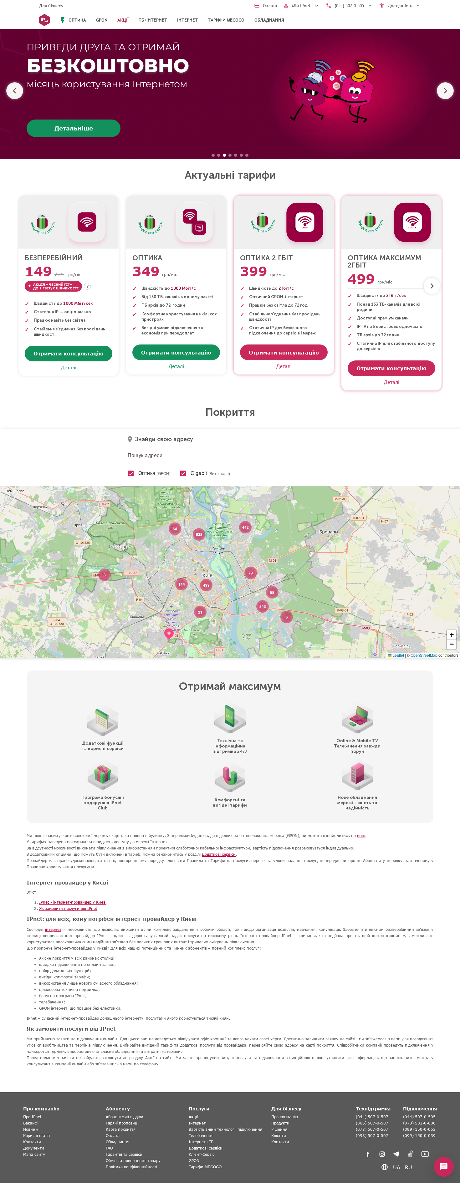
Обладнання (269, 20)
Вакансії (30, 1123)
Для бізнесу (51, 5)
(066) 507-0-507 (372, 1123)
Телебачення (201, 1135)
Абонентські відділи (124, 1116)
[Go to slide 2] (218, 155)
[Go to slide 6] (241, 155)
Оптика (154, 473)
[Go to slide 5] (235, 155)
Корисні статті (36, 1135)
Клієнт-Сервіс (201, 1154)
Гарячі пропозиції (122, 1123)
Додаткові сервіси (219, 854)
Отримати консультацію (68, 353)
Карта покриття (120, 1129)
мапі (361, 835)
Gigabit (210, 473)
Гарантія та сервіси (124, 1154)
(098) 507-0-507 (372, 1135)
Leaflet (397, 655)
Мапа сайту (34, 1154)
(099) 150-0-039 (419, 1135)
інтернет (53, 929)
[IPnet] (44, 20)
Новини (30, 1129)
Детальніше (73, 128)
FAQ (109, 1148)
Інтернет (197, 1123)
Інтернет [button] (187, 20)
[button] (169, 641)
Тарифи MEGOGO (226, 20)
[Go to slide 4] (230, 155)
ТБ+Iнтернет (153, 20)
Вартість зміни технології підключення (225, 1129)
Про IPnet (32, 1116)
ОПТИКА (72, 20)
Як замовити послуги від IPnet (68, 908)
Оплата (113, 1135)
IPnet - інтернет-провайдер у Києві (72, 902)
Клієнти (278, 1135)
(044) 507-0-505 (419, 1116)
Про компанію (284, 1116)
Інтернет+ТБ (201, 1142)
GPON (101, 20)
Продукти (280, 1123)
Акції (193, 1116)
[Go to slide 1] (213, 155)
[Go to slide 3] (224, 155)
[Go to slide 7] (246, 155)
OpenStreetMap (424, 655)
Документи (33, 1148)
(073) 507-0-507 (372, 1129)
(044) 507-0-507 (372, 1116)
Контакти (32, 1142)
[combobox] (182, 457)
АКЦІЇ (123, 20)
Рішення (279, 1129)
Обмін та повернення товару (133, 1160)
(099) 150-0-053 (419, 1129)
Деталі (68, 367)
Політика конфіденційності (131, 1167)
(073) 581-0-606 (419, 1123)
